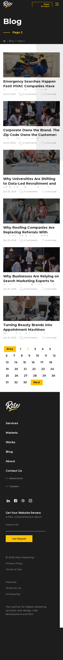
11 (46, 355)
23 (43, 369)
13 (7, 362)
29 (44, 375)
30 (53, 375)
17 (41, 362)
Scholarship (13, 594)
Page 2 (21, 41)
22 (34, 369)
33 (25, 382)
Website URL (12, 525)
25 (7, 375)
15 (24, 362)
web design (24, 610)
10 (37, 355)
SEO (30, 614)
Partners (11, 582)
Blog (11, 41)
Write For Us (13, 588)
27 (25, 375)
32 (16, 382)
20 (16, 369)
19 (7, 369)
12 (54, 355)
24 (52, 369)
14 (15, 362)
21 (25, 369)
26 (16, 375)
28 (35, 375)
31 (7, 382)
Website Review (29, 512)
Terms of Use (14, 569)
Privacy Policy (14, 563)
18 (50, 362)
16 (33, 362)
